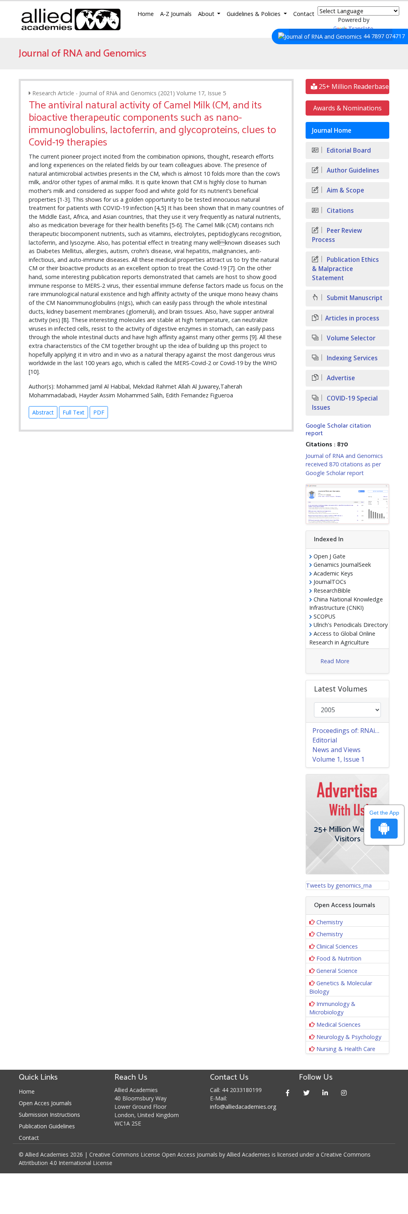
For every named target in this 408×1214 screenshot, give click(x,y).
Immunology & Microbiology (332, 1008)
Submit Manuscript (353, 298)
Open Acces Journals (45, 1103)
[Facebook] (287, 1093)
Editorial (324, 740)
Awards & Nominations (347, 108)
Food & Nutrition (338, 958)
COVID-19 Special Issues (345, 403)
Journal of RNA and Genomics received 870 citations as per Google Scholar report (344, 464)
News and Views (336, 749)
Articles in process (352, 318)
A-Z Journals (176, 14)
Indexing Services (351, 358)
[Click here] (347, 504)
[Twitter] (306, 1093)
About (207, 14)
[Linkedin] (325, 1093)
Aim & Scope (344, 190)
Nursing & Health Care (345, 1049)
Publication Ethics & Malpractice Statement (345, 268)
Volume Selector (350, 338)
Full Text (73, 412)
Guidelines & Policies (254, 14)
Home (145, 14)
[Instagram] (344, 1093)
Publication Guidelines (47, 1126)
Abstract (43, 412)
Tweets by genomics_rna (339, 885)
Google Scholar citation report (338, 429)
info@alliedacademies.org (243, 1106)
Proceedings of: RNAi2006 (350, 730)
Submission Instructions (49, 1114)
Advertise (340, 378)
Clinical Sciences (337, 946)
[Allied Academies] (71, 19)
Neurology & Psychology (348, 1037)
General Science (336, 970)
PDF (98, 412)
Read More (334, 661)
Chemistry (329, 922)
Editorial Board (348, 150)
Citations (339, 210)
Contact (303, 14)
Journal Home (331, 130)
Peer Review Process (337, 235)
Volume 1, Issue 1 (338, 759)
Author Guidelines (352, 170)
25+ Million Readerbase (353, 86)
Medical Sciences (338, 1024)
